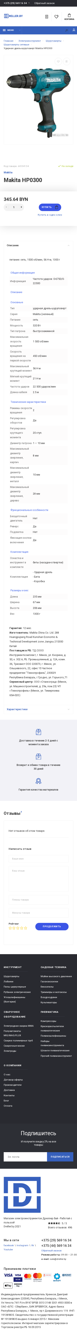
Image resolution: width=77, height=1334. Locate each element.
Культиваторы (49, 1002)
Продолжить (52, 926)
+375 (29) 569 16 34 (15, 3)
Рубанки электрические (17, 992)
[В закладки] (58, 61)
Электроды (10, 1050)
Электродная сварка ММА (19, 1025)
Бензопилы (47, 986)
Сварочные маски (14, 1045)
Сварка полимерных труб (18, 1040)
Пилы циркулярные (15, 986)
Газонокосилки (49, 981)
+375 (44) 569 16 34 (56, 1246)
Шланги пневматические (55, 1050)
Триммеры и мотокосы (54, 992)
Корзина (69, 19)
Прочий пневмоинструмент (56, 1055)
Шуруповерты (11, 976)
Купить (47, 207)
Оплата (8, 1105)
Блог (6, 1100)
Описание (13, 245)
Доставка (9, 1090)
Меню (10, 30)
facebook (9, 1245)
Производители (13, 1084)
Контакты (9, 1095)
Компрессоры (48, 1021)
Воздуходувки (49, 997)
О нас (7, 1074)
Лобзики (8, 981)
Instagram (22, 1245)
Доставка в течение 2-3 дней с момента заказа (38, 742)
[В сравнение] (66, 61)
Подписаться (60, 1156)
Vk (32, 1245)
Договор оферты (13, 1079)
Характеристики (17, 709)
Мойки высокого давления (56, 976)
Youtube (8, 1249)
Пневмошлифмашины (53, 1035)
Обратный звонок (44, 3)
